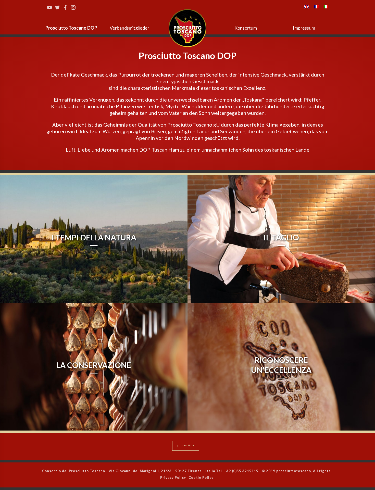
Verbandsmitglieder (129, 28)
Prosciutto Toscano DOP (71, 28)
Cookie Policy (201, 477)
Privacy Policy (173, 477)
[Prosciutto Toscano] (187, 28)
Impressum (304, 28)
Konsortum (245, 28)
